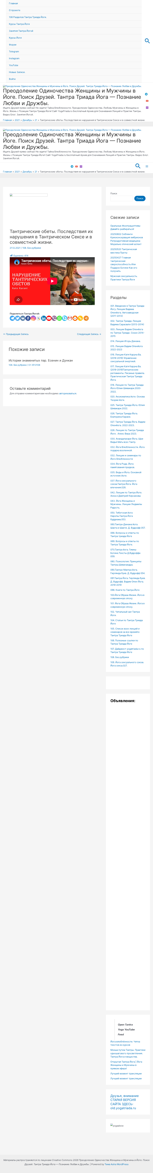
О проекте (14, 10)
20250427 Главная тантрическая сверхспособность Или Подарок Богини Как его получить (123, 264)
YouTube (13, 65)
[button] (147, 41)
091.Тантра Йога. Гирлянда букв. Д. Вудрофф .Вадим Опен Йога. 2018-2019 (127, 581)
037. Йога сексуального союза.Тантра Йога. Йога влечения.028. (123, 484)
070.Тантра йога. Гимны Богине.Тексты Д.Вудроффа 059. (125, 553)
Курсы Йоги (15, 37)
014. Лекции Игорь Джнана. (125, 341)
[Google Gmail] (69, 318)
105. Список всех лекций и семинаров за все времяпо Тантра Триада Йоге (125, 632)
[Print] (75, 318)
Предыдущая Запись (16, 334)
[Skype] (64, 318)
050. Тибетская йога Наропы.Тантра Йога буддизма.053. (121, 516)
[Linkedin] (43, 318)
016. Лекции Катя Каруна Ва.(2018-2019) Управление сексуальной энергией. (125, 358)
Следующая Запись (89, 334)
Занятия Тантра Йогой (21, 30)
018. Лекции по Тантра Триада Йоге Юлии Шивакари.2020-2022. (126, 388)
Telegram (14, 51)
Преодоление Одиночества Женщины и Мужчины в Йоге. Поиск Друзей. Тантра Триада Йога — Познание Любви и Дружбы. (72, 96)
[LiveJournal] (38, 318)
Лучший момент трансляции (126, 1073)
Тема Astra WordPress (116, 1164)
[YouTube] (147, 101)
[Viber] (54, 318)
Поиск (113, 193)
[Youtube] (49, 318)
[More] (86, 318)
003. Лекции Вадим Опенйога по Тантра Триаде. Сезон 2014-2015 (127, 332)
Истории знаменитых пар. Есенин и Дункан (41, 360)
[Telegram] (146, 94)
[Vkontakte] (22, 318)
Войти (12, 79)
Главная (13, 3)
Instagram (14, 58)
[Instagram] (147, 107)
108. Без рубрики (31, 247)
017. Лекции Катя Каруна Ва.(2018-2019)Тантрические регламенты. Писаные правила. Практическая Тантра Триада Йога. (127, 373)
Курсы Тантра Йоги (19, 24)
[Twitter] (17, 318)
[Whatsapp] (59, 318)
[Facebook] (28, 318)
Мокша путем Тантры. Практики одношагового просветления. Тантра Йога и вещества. (127, 1053)
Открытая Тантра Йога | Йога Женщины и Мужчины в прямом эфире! (126, 1065)
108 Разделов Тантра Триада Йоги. (28, 17)
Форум (12, 44)
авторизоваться (67, 393)
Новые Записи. (17, 72)
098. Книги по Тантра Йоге (125, 590)
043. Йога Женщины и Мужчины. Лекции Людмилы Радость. (126, 504)
